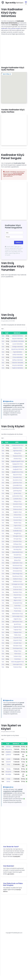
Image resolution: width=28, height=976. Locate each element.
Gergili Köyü (17, 533)
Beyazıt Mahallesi (17, 338)
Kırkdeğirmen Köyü (17, 584)
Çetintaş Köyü (17, 491)
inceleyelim (16, 856)
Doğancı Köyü (17, 512)
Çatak (8, 759)
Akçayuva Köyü (17, 456)
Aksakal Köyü (18, 458)
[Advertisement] (14, 50)
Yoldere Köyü (17, 656)
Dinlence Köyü (17, 509)
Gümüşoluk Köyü (18, 547)
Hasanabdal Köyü (17, 552)
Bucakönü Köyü (17, 480)
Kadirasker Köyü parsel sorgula (10, 28)
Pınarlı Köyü (17, 611)
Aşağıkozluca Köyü (17, 472)
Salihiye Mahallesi (17, 360)
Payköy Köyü (17, 608)
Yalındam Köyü (17, 646)
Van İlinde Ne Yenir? (11, 847)
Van (3, 336)
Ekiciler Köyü (17, 523)
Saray (8, 781)
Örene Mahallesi (17, 357)
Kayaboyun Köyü (17, 576)
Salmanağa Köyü (17, 616)
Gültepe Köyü (17, 544)
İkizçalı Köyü (17, 557)
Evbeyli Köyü (17, 528)
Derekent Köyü (17, 504)
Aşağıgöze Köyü (17, 467)
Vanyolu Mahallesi (17, 365)
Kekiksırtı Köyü (17, 579)
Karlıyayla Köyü (17, 571)
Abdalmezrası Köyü (17, 445)
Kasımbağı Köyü (17, 573)
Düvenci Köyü (17, 520)
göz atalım (11, 874)
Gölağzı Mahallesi (17, 347)
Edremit (8, 762)
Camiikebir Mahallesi (17, 341)
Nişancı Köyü (17, 600)
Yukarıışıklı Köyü (17, 664)
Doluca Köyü (17, 515)
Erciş (8, 764)
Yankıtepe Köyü (17, 648)
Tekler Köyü (17, 635)
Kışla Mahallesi (17, 352)
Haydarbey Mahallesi (17, 349)
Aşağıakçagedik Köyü (17, 461)
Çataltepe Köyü (17, 488)
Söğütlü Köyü (17, 619)
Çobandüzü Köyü (17, 496)
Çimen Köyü (17, 493)
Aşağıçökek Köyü (17, 464)
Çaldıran (8, 754)
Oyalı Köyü (17, 605)
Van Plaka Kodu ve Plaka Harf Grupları (13, 884)
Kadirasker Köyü (17, 563)
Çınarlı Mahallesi (18, 344)
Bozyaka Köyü (17, 477)
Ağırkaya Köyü (17, 450)
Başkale (8, 752)
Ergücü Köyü (17, 525)
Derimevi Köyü (17, 507)
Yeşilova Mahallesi (17, 368)
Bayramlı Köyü (17, 475)
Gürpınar (8, 772)
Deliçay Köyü (17, 501)
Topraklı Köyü (17, 638)
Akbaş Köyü (17, 453)
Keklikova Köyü (17, 581)
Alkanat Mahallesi (17, 336)
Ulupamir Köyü (17, 640)
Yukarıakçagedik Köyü (17, 662)
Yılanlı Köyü (17, 654)
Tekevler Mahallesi (17, 362)
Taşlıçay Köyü (17, 632)
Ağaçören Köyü (17, 448)
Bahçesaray (8, 749)
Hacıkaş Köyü (17, 549)
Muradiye (8, 774)
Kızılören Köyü (17, 589)
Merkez (8, 746)
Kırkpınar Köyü (17, 587)
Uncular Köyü (18, 643)
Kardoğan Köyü (17, 568)
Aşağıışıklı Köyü (17, 469)
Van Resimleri (8, 866)
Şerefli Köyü (17, 624)
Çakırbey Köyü (17, 483)
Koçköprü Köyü (17, 592)
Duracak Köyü (17, 517)
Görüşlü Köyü (17, 539)
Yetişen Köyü (17, 651)
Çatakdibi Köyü (17, 485)
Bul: (2, 329)
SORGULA (19, 242)
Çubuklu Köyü (17, 499)
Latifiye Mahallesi (17, 354)
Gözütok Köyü (17, 541)
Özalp (8, 779)
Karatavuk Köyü (17, 565)
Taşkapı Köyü (17, 630)
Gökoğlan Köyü (17, 536)
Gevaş (8, 769)
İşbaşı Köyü (17, 560)
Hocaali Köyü (17, 555)
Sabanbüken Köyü (17, 614)
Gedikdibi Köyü (17, 531)
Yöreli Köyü (17, 659)
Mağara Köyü (17, 597)
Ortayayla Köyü (17, 603)
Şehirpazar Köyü (17, 621)
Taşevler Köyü (17, 627)
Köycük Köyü (17, 595)
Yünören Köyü (17, 667)
